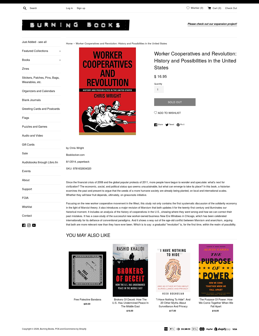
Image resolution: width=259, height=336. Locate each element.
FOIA (25, 198)
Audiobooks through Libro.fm (40, 162)
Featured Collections (41, 51)
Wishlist (27, 207)
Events (26, 171)
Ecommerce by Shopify (75, 328)
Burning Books (47, 328)
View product (87, 274)
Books (41, 60)
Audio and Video (32, 135)
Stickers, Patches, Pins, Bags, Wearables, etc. (40, 80)
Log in (69, 8)
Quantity (158, 83)
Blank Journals (31, 100)
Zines (25, 69)
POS (57, 328)
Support (27, 189)
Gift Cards (28, 144)
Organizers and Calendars (38, 91)
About (25, 180)
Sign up (81, 8)
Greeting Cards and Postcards (41, 109)
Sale (25, 153)
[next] (233, 278)
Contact (27, 215)
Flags (25, 118)
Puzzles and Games (34, 126)
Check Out (231, 8)
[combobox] (47, 8)
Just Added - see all (34, 42)
